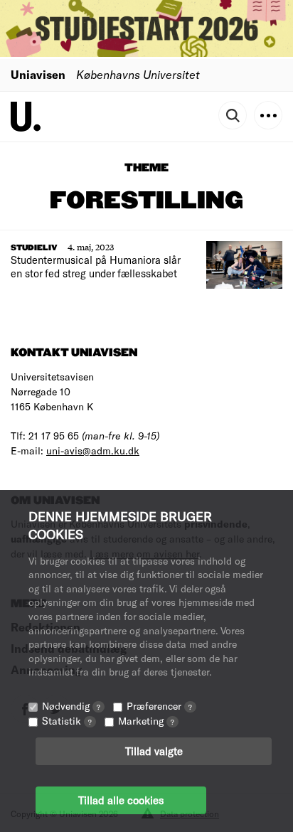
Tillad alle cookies (121, 800)
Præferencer (159, 706)
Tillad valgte (154, 751)
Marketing (146, 721)
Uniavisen (38, 74)
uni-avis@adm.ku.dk (92, 450)
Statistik (67, 721)
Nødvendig (71, 706)
